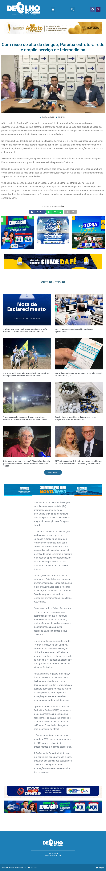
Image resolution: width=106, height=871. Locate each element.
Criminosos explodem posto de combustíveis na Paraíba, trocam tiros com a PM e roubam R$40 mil (25, 418)
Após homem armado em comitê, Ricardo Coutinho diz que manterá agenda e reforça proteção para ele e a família (26, 463)
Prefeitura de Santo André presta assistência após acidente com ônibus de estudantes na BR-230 (25, 330)
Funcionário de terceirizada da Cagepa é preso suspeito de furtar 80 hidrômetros (75, 418)
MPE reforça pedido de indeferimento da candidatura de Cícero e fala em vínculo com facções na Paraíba (78, 462)
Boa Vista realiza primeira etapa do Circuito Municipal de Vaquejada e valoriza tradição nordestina (26, 374)
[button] (53, 9)
